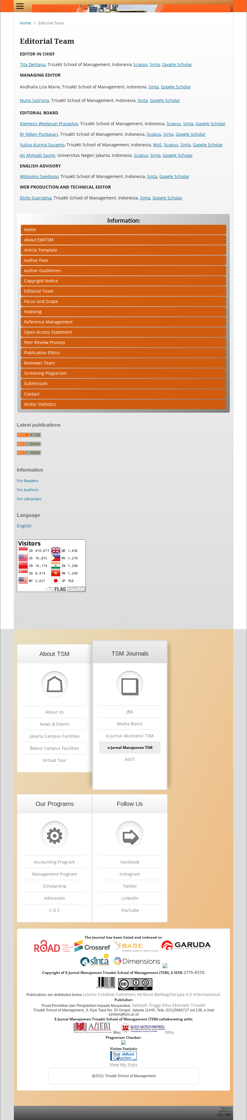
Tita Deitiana (32, 64)
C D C (54, 910)
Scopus (140, 64)
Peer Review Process (44, 342)
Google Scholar (177, 64)
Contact (31, 394)
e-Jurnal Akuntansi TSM (130, 736)
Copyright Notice (41, 281)
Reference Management (48, 322)
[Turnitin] (123, 1043)
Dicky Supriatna (36, 198)
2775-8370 (193, 972)
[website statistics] (123, 1059)
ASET (130, 759)
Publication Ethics (42, 352)
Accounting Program (54, 862)
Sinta (155, 64)
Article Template (40, 250)
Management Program (54, 874)
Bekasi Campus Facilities (54, 748)
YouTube (130, 910)
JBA (130, 711)
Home (25, 23)
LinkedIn (130, 898)
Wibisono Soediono (39, 176)
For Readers (27, 480)
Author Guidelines (42, 270)
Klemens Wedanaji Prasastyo (49, 123)
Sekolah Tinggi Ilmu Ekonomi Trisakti (168, 1005)
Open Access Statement (48, 332)
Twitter (130, 886)
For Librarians (29, 498)
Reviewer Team (39, 363)
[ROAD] (53, 950)
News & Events (55, 724)
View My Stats (123, 1065)
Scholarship (55, 886)
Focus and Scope (41, 301)
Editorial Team (38, 291)
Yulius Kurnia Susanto (42, 145)
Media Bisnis (130, 724)
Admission (54, 898)
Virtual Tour (55, 760)
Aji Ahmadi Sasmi (37, 155)
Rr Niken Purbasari (39, 134)
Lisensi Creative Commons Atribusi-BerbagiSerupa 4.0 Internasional (151, 994)
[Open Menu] (20, 6)
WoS (157, 145)
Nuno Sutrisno (34, 100)
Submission (36, 383)
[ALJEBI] (92, 1032)
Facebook (129, 862)
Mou (169, 1032)
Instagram (130, 874)
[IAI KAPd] (142, 1032)
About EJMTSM (39, 240)
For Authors (27, 489)
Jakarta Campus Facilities (55, 736)
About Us (54, 712)
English (24, 526)
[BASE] (135, 950)
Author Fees (36, 260)
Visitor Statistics (40, 404)
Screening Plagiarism (45, 373)
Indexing (33, 311)
